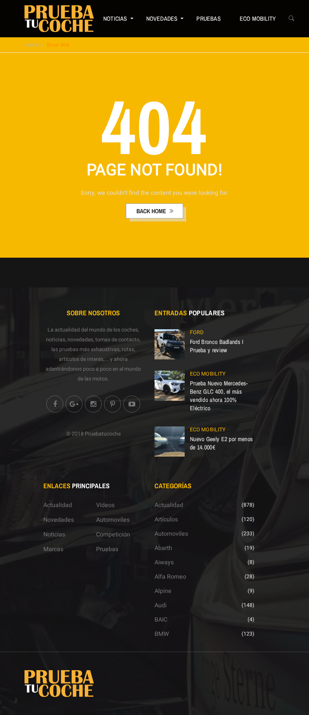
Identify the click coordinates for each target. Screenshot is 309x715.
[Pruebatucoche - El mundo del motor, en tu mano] (59, 18)
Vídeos (105, 505)
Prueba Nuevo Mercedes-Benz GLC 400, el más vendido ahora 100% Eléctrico (219, 395)
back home (152, 211)
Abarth (163, 548)
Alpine (162, 591)
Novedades (162, 18)
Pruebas (208, 18)
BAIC (160, 619)
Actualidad (57, 505)
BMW (161, 634)
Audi (160, 605)
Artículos (166, 519)
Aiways (164, 562)
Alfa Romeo (170, 576)
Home (31, 45)
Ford (196, 332)
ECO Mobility (258, 18)
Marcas (53, 549)
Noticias (115, 18)
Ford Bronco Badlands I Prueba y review (217, 346)
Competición (113, 534)
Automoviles (113, 519)
